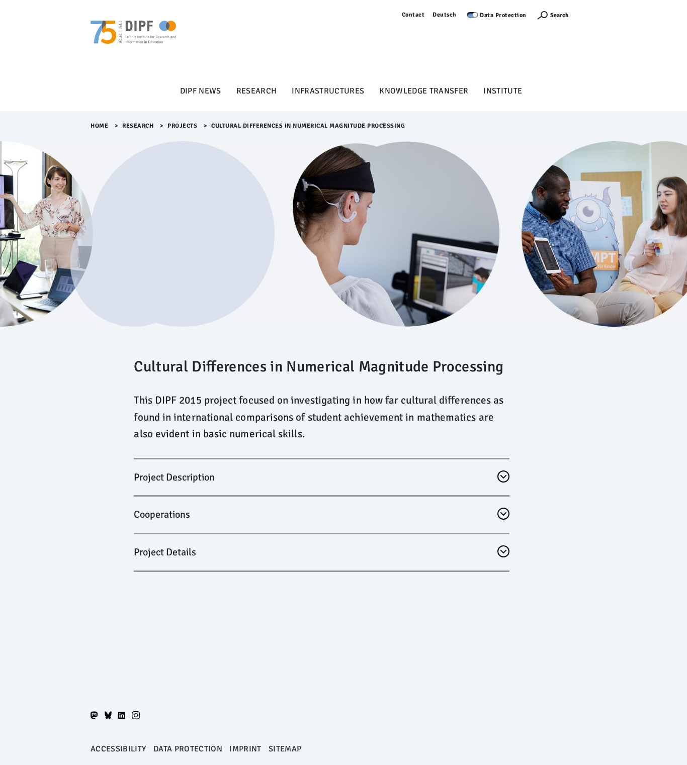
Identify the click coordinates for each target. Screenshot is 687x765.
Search (559, 15)
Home (99, 126)
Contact (413, 15)
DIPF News (200, 91)
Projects (182, 126)
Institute (502, 91)
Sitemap (285, 749)
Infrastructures (328, 91)
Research (256, 91)
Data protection (187, 749)
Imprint (245, 749)
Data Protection (503, 15)
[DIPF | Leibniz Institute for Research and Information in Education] (133, 46)
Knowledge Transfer (423, 91)
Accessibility (118, 749)
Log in (587, 15)
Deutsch (445, 15)
